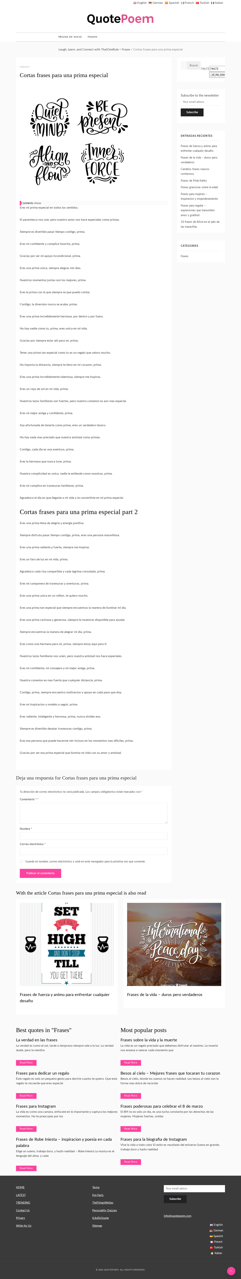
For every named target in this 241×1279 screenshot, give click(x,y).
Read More (26, 1063)
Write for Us (23, 1225)
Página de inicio (70, 37)
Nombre (26, 828)
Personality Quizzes (104, 1210)
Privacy (20, 1218)
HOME (20, 1187)
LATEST (21, 1195)
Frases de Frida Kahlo (194, 180)
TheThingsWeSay (102, 1202)
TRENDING (23, 1202)
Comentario (28, 799)
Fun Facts (98, 1195)
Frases (93, 37)
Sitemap (97, 1225)
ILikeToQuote (100, 1218)
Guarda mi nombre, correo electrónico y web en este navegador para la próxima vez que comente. (85, 861)
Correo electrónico (33, 844)
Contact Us (23, 1210)
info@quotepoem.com (177, 1216)
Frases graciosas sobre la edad (199, 187)
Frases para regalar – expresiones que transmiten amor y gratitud (198, 210)
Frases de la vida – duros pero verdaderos (164, 995)
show (37, 203)
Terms (96, 1187)
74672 (205, 68)
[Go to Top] (231, 1271)
